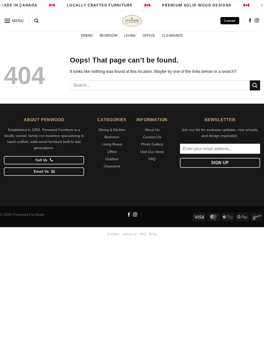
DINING (87, 35)
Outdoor (112, 159)
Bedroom (111, 137)
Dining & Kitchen (111, 130)
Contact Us (152, 137)
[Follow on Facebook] (250, 20)
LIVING (130, 35)
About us (129, 234)
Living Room (112, 144)
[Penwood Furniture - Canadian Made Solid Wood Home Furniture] (132, 21)
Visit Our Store (152, 152)
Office (112, 152)
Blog (153, 234)
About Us (152, 130)
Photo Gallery (152, 144)
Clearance (112, 166)
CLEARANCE (172, 35)
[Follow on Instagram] (257, 20)
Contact (113, 234)
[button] (13, 21)
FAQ (152, 159)
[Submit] (255, 85)
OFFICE (149, 35)
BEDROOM (108, 35)
